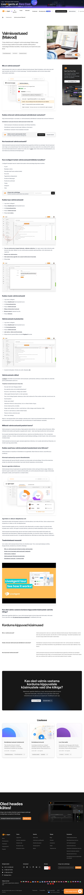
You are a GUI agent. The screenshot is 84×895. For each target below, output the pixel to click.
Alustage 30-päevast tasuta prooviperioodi (11, 818)
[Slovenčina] (75, 881)
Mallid (51, 845)
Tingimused (34, 890)
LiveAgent (4, 378)
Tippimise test (53, 848)
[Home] (2, 17)
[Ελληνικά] (33, 881)
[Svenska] (80, 881)
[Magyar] (49, 881)
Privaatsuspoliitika (51, 890)
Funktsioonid (9, 17)
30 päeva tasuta (50, 134)
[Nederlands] (61, 881)
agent (31, 148)
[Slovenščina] (78, 881)
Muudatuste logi (19, 845)
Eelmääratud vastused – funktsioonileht (14, 558)
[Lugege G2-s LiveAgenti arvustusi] (47, 868)
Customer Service (22, 53)
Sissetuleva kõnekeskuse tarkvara (74, 848)
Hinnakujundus (5, 841)
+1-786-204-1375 (8, 872)
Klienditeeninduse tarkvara (72, 840)
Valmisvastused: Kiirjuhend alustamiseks (14, 556)
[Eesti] (40, 881)
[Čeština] (26, 881)
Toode (20, 10)
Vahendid (27, 10)
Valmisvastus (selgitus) (10, 553)
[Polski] (66, 881)
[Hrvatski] (47, 881)
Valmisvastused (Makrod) (19, 17)
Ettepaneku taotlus (20, 848)
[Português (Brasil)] (68, 881)
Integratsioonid (5, 846)
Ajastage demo (26, 818)
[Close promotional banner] (82, 2)
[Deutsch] (30, 881)
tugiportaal (18, 837)
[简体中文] (53, 883)
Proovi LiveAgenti (36, 700)
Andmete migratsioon (20, 840)
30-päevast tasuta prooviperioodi (21, 617)
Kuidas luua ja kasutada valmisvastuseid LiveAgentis (17, 551)
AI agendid (14, 11)
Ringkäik (4, 849)
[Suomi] (42, 881)
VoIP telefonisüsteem (71, 842)
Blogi (51, 837)
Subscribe (78, 867)
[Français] (45, 881)
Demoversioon (72, 11)
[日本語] (54, 881)
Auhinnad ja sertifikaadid (38, 840)
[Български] (23, 881)
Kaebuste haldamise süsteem (73, 851)
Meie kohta (35, 837)
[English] (35, 881)
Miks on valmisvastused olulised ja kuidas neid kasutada (18, 549)
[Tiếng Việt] (51, 883)
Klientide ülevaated (37, 842)
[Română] (71, 881)
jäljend (34, 848)
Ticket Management (7, 53)
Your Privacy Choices (55, 892)
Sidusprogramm (36, 845)
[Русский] (73, 881)
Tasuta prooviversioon (61, 11)
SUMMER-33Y (20, 6)
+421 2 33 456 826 (8, 867)
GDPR (58, 890)
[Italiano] (52, 881)
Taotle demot (41, 134)
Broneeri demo (46, 700)
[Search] (53, 11)
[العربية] (21, 881)
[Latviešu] (59, 881)
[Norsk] (64, 881)
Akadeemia (52, 842)
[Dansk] (28, 881)
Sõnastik (52, 840)
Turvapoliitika (42, 890)
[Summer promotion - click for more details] (42, 4)
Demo (3, 838)
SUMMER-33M (8, 6)
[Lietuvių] (56, 881)
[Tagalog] (48, 883)
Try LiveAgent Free (72, 81)
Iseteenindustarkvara (71, 845)
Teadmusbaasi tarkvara (72, 837)
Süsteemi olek (19, 842)
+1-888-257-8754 (8, 869)
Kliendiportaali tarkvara (72, 853)
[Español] (38, 881)
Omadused (4, 843)
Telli (53, 193)
